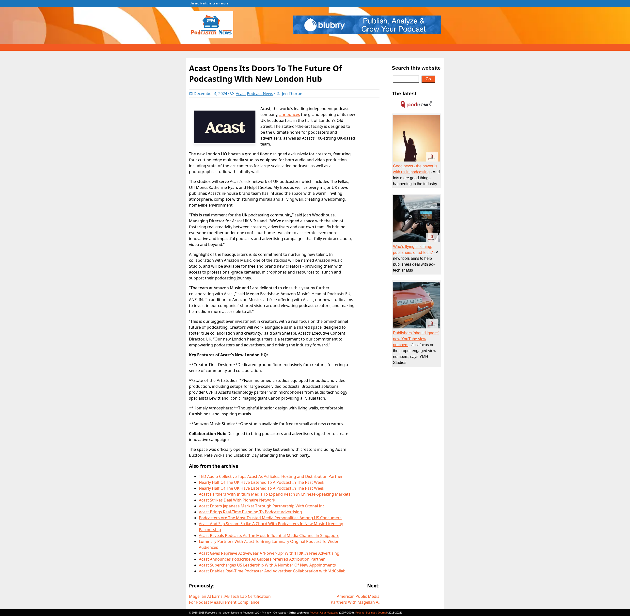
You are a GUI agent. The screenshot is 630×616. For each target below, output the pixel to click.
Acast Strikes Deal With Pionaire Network (237, 500)
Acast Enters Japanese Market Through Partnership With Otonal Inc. (262, 506)
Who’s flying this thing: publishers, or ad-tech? (413, 249)
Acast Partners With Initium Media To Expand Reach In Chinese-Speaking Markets (274, 494)
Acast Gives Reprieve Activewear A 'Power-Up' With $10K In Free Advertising (269, 553)
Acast (241, 93)
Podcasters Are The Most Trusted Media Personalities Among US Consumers (270, 517)
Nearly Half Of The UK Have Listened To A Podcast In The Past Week (261, 482)
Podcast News (260, 93)
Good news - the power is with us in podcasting (415, 169)
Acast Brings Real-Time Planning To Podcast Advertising (250, 512)
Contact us (279, 612)
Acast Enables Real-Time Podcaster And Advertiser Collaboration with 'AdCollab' (272, 571)
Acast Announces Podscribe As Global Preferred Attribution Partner (262, 559)
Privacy (266, 612)
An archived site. (209, 3)
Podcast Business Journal (371, 612)
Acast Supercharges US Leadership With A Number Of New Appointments (267, 565)
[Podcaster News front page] (213, 37)
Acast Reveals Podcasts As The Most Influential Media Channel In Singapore (269, 535)
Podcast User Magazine (324, 612)
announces (289, 114)
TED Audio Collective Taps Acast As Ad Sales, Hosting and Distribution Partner (271, 476)
